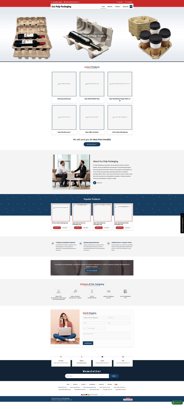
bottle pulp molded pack (64, 99)
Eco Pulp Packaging (61, 6)
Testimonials (92, 384)
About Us (110, 6)
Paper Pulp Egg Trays (75, 387)
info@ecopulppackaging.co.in (72, 2)
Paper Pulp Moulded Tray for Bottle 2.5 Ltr (119, 99)
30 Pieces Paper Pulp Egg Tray (60, 223)
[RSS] (116, 384)
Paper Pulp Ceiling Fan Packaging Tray (99, 223)
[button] (57, 2)
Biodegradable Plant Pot (80, 389)
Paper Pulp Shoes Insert (64, 132)
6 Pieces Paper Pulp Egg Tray (120, 132)
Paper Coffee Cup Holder (92, 132)
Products (117, 6)
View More (65, 227)
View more (99, 182)
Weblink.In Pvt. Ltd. (67, 399)
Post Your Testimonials (92, 270)
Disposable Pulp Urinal (121, 389)
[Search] (131, 6)
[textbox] (94, 318)
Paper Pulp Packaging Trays (89, 387)
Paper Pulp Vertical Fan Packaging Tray (79, 223)
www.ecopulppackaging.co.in (123, 362)
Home (103, 6)
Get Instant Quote (91, 144)
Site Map (110, 384)
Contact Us (125, 6)
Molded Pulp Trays (62, 387)
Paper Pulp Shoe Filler (94, 389)
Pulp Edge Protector (107, 389)
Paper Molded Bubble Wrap (92, 99)
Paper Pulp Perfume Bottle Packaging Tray (121, 223)
